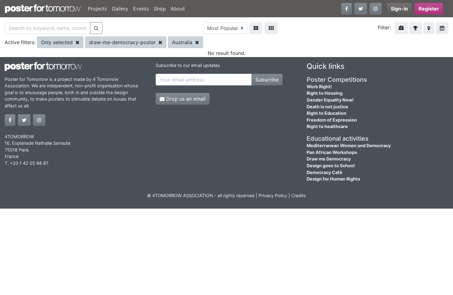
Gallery (120, 9)
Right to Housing (325, 93)
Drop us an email (185, 99)
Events (141, 9)
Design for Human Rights (333, 178)
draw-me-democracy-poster (123, 42)
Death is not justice (327, 106)
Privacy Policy (273, 195)
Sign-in (399, 9)
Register (428, 9)
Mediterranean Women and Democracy (349, 145)
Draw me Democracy (329, 158)
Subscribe (267, 80)
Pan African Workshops (332, 152)
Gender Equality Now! (330, 99)
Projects (97, 9)
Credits (298, 195)
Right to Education (326, 113)
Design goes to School (331, 165)
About (178, 9)
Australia (183, 42)
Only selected (57, 42)
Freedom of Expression (332, 120)
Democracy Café (324, 172)
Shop (160, 9)
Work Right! (319, 86)
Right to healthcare (327, 126)
